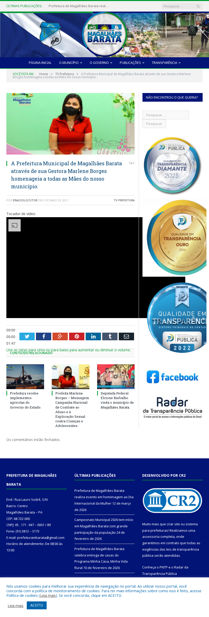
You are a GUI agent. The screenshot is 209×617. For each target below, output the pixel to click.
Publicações (130, 62)
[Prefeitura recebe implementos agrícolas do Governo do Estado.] (25, 376)
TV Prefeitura (124, 200)
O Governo (99, 62)
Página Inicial (40, 62)
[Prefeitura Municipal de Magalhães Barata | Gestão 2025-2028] (104, 33)
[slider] (68, 349)
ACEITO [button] (36, 605)
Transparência (164, 62)
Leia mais (48, 595)
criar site (173, 524)
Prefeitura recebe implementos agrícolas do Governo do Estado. (25, 400)
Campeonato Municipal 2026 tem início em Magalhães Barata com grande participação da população (79, 6)
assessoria (151, 536)
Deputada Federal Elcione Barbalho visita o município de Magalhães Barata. (117, 400)
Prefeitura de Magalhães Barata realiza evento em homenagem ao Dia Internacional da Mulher (104, 496)
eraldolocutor (25, 200)
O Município (69, 62)
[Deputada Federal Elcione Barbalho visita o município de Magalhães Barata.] (116, 376)
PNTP (164, 567)
